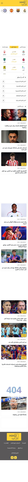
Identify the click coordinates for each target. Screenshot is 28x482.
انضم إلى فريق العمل (15, 443)
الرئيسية (24, 443)
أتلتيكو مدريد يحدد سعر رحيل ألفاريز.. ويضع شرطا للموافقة (14, 245)
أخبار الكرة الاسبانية (21, 100)
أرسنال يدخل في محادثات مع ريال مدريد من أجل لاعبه (14, 148)
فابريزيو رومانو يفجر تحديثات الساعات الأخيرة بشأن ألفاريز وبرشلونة (14, 365)
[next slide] (2, 10)
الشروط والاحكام (14, 453)
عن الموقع (20, 448)
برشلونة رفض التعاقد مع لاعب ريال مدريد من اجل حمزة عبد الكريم (14, 268)
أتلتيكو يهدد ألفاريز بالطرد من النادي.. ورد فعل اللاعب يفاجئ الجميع (14, 171)
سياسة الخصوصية (11, 448)
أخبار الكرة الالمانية (21, 86)
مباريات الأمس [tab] (23, 47)
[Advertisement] (14, 30)
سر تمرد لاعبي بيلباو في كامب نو (17, 342)
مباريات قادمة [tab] (5, 47)
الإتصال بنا (6, 443)
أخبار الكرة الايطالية (21, 95)
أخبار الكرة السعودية (20, 81)
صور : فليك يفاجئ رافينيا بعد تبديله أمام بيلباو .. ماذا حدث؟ (15, 319)
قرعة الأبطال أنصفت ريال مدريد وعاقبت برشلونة (15, 126)
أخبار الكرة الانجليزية (21, 91)
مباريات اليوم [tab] (14, 47)
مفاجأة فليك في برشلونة (19, 414)
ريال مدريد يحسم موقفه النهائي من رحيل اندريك (15, 222)
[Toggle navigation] (2, 3)
